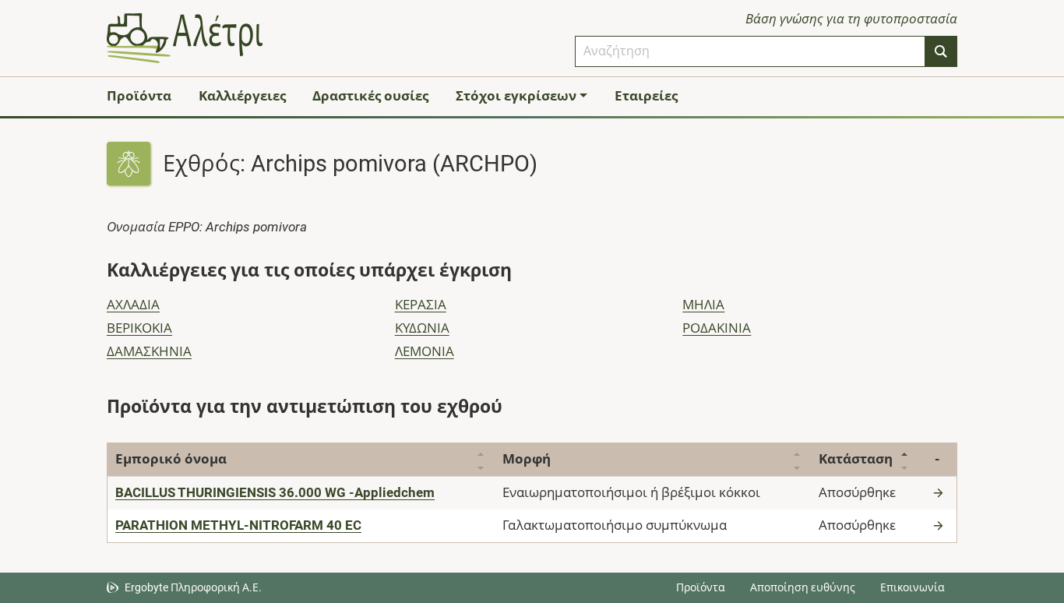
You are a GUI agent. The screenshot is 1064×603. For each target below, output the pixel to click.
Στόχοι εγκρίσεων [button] (516, 96)
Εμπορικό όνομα (171, 459)
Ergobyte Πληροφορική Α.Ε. (193, 587)
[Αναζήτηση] (941, 51)
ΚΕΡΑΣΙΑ (420, 304)
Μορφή (526, 459)
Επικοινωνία (912, 587)
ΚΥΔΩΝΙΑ (422, 328)
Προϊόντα (139, 96)
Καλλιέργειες (242, 96)
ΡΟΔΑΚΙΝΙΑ (716, 328)
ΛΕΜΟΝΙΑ (424, 351)
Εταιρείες (646, 96)
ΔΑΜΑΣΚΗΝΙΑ (149, 351)
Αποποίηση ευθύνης (802, 587)
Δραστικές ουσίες (370, 96)
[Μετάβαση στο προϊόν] (940, 492)
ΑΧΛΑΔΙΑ (133, 304)
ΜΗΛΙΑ (703, 304)
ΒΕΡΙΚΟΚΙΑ (139, 328)
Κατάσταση (856, 459)
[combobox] (750, 51)
